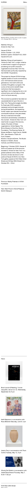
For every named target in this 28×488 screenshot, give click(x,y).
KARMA (4, 2)
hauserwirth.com (6, 57)
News (3, 359)
